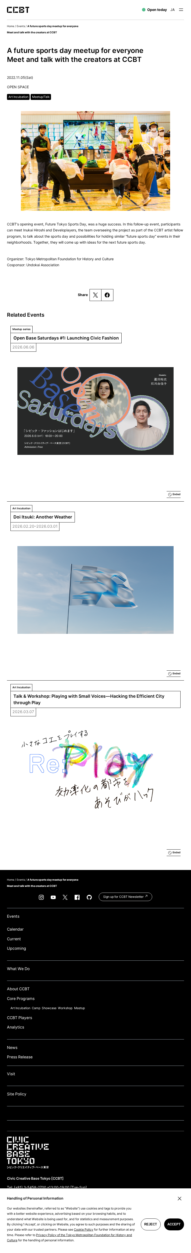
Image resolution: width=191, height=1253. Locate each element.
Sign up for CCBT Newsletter (123, 897)
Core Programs (21, 998)
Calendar (15, 929)
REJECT (150, 1224)
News (12, 1047)
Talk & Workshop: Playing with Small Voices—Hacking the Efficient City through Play (89, 699)
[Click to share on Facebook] (107, 295)
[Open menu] (181, 10)
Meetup (79, 1008)
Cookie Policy (83, 1229)
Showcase (49, 1008)
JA (172, 9)
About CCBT (18, 989)
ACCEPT (174, 1224)
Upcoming (16, 948)
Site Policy (16, 1094)
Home (10, 26)
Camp (36, 1008)
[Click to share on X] (95, 295)
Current (14, 939)
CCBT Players (19, 1017)
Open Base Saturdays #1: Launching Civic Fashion (66, 338)
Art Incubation (20, 1008)
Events (21, 26)
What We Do (18, 968)
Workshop (65, 1008)
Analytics (15, 1027)
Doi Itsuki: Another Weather (42, 516)
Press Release (20, 1057)
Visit (11, 1074)
